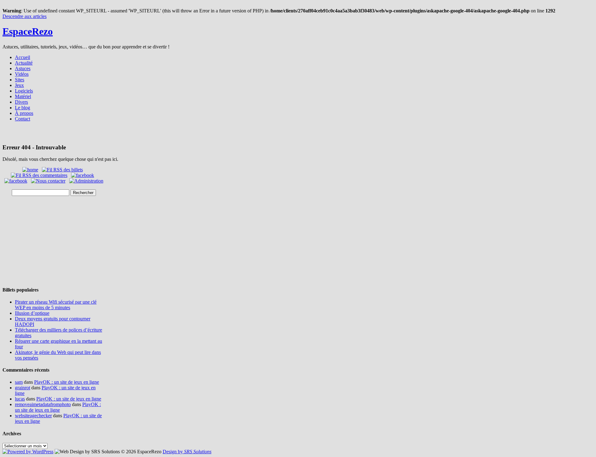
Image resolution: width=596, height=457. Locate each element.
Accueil (22, 57)
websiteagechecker (33, 415)
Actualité (24, 63)
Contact (22, 118)
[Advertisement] (298, 134)
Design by (187, 451)
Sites (19, 79)
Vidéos (22, 74)
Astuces (22, 68)
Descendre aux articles (24, 16)
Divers (21, 102)
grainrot (22, 387)
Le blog (22, 107)
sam (19, 382)
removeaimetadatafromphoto (43, 404)
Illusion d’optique (32, 313)
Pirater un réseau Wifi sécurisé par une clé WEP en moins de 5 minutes (56, 304)
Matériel (23, 96)
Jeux (19, 85)
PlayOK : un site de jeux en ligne (66, 382)
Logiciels (24, 90)
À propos (24, 113)
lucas (20, 398)
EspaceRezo (27, 31)
